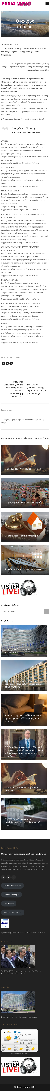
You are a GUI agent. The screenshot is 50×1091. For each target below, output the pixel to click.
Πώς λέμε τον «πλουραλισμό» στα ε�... (24, 468)
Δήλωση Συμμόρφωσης (13, 912)
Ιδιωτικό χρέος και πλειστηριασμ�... (22, 535)
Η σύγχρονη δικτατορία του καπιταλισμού (19, 1017)
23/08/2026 (8, 1022)
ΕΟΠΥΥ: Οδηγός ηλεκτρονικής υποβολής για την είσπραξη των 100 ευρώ (22, 822)
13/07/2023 (8, 979)
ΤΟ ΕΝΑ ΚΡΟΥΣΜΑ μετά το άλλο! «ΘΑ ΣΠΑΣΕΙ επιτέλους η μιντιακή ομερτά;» (21, 972)
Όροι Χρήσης (9, 904)
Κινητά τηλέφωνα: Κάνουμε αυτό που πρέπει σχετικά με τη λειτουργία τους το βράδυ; (23, 718)
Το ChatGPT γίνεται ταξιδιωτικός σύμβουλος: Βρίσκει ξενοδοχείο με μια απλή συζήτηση (23, 684)
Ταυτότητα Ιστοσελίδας (12, 886)
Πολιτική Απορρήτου (11, 895)
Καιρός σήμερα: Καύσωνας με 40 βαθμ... (24, 502)
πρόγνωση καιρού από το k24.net (19, 1053)
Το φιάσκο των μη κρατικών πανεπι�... (23, 569)
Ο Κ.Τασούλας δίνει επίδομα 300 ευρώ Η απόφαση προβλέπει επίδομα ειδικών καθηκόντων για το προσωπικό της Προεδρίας (24, 751)
